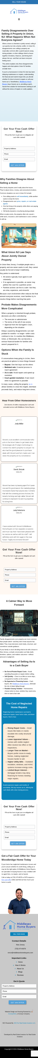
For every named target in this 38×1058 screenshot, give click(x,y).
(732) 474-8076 (20, 949)
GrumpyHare (12, 1014)
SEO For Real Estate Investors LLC (24, 1023)
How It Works (20, 965)
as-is (30, 384)
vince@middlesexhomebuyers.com (20, 953)
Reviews (20, 975)
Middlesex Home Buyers (21, 684)
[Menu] (19, 19)
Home (20, 962)
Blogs (20, 972)
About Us (20, 968)
